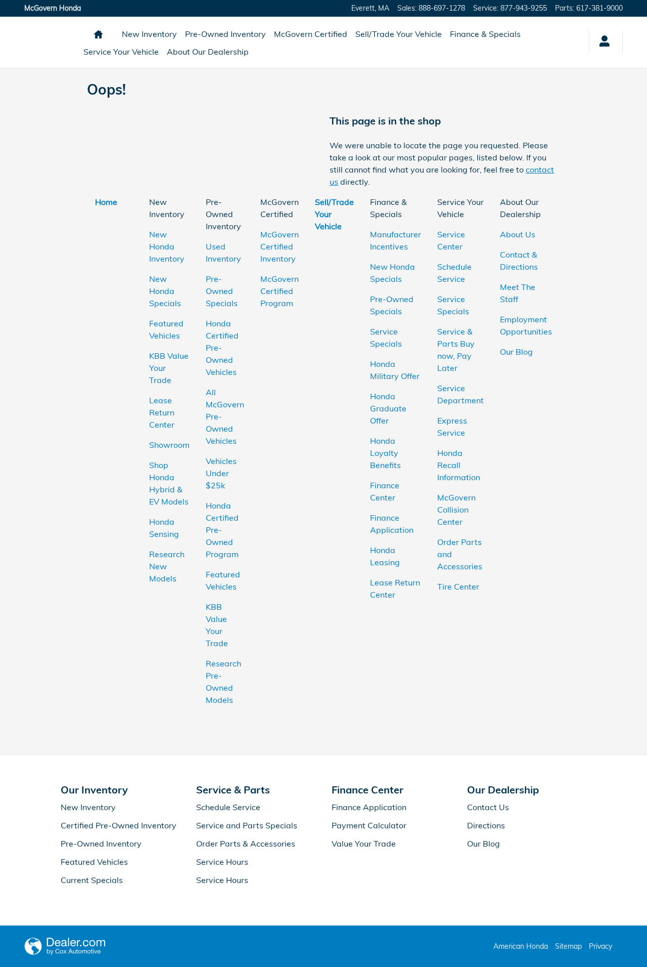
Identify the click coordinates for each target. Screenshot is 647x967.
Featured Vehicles (94, 862)
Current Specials (92, 880)
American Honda (520, 946)
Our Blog (516, 352)
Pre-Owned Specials (222, 291)
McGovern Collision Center (456, 509)
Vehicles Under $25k (221, 473)
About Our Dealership (208, 52)
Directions (486, 825)
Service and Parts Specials (246, 825)
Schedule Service (228, 807)
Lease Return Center (161, 412)
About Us (517, 234)
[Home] (50, 42)
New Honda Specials (165, 291)
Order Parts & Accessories (245, 843)
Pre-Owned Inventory (225, 34)
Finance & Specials (485, 34)
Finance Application (369, 807)
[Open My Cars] (601, 42)
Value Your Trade (364, 843)
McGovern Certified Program (279, 291)
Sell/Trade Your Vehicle (398, 34)
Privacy (600, 946)
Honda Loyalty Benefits (385, 453)
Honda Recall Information (458, 465)
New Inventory (149, 34)
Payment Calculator (369, 825)
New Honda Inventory (166, 246)
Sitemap (568, 946)
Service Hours (222, 862)
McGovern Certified (310, 34)
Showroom (169, 445)
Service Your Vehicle (121, 52)
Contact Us (488, 807)
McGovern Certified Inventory (279, 246)
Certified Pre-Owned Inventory (118, 825)
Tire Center (458, 586)
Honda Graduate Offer (388, 408)
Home (106, 202)
